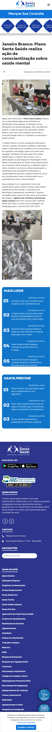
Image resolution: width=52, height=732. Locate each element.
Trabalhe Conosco (10, 643)
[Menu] (48, 5)
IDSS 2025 (7, 700)
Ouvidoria (7, 633)
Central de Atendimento (13, 619)
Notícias (6, 648)
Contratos (6, 667)
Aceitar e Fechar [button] (26, 727)
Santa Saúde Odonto (12, 605)
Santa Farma (8, 600)
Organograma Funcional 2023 (16, 681)
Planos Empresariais (12, 590)
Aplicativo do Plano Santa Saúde (18, 614)
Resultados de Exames (13, 624)
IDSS (4, 652)
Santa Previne (8, 609)
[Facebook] (4, 72)
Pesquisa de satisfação (13, 710)
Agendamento (9, 628)
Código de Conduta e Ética (15, 676)
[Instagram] (11, 521)
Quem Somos (8, 576)
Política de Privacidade (26, 722)
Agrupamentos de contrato (15, 690)
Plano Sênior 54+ (10, 595)
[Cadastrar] (47, 555)
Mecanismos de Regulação (15, 686)
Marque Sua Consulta (26, 13)
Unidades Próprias (11, 581)
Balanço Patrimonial (12, 657)
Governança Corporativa (13, 671)
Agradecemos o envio (12, 705)
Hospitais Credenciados (13, 585)
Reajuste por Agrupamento (15, 662)
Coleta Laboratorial (11, 695)
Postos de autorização (12, 638)
